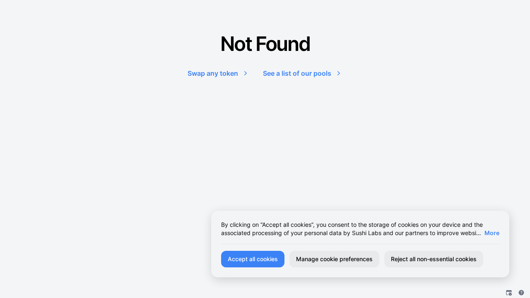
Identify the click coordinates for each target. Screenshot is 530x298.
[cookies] (509, 292)
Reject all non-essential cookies (434, 258)
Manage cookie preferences (334, 258)
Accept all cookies (253, 258)
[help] (521, 292)
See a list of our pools (297, 73)
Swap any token (213, 73)
